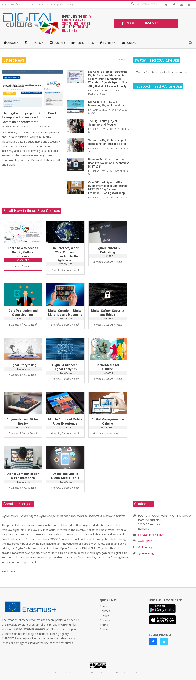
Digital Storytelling (23, 365)
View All (123, 59)
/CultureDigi (145, 547)
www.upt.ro (145, 541)
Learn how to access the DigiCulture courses (23, 252)
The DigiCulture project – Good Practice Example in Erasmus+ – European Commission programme (31, 117)
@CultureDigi (146, 553)
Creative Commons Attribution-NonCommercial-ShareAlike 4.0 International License (111, 672)
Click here (23, 260)
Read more (9, 571)
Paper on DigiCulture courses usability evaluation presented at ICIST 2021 (108, 163)
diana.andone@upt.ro (151, 535)
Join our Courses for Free (146, 23)
